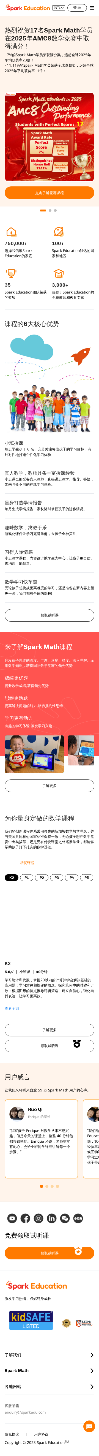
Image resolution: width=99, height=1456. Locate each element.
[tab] (27, 862)
